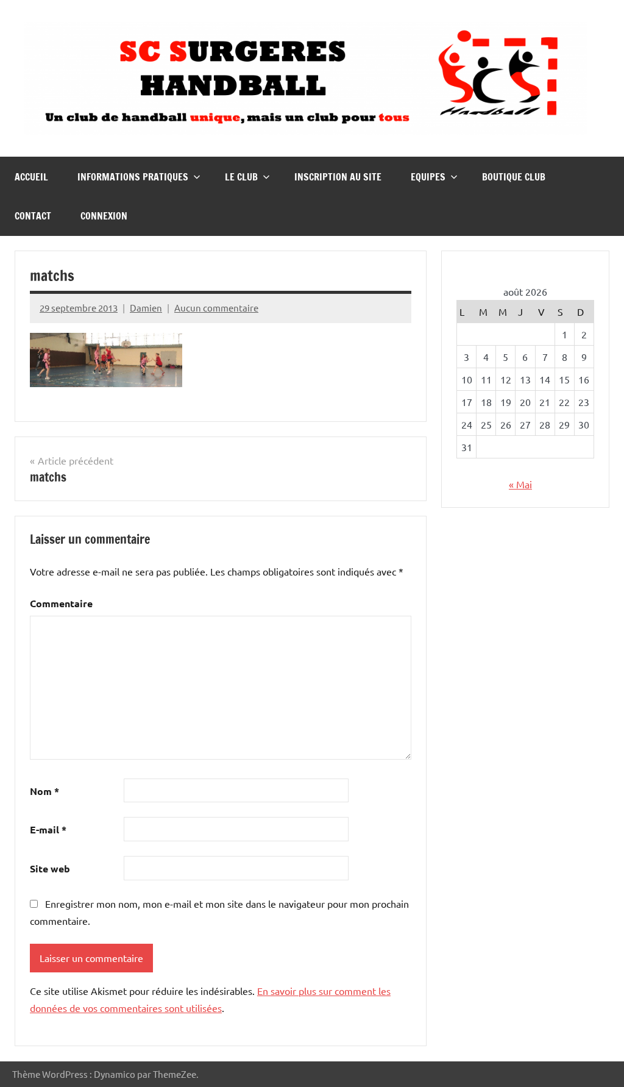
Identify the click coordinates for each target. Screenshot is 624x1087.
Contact (33, 216)
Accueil (31, 177)
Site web (50, 868)
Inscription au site (337, 177)
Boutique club (513, 177)
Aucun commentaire (216, 307)
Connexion (103, 216)
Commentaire (61, 603)
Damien (146, 307)
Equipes (428, 177)
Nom (44, 791)
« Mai (520, 484)
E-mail (48, 829)
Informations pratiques (132, 177)
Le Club (241, 177)
